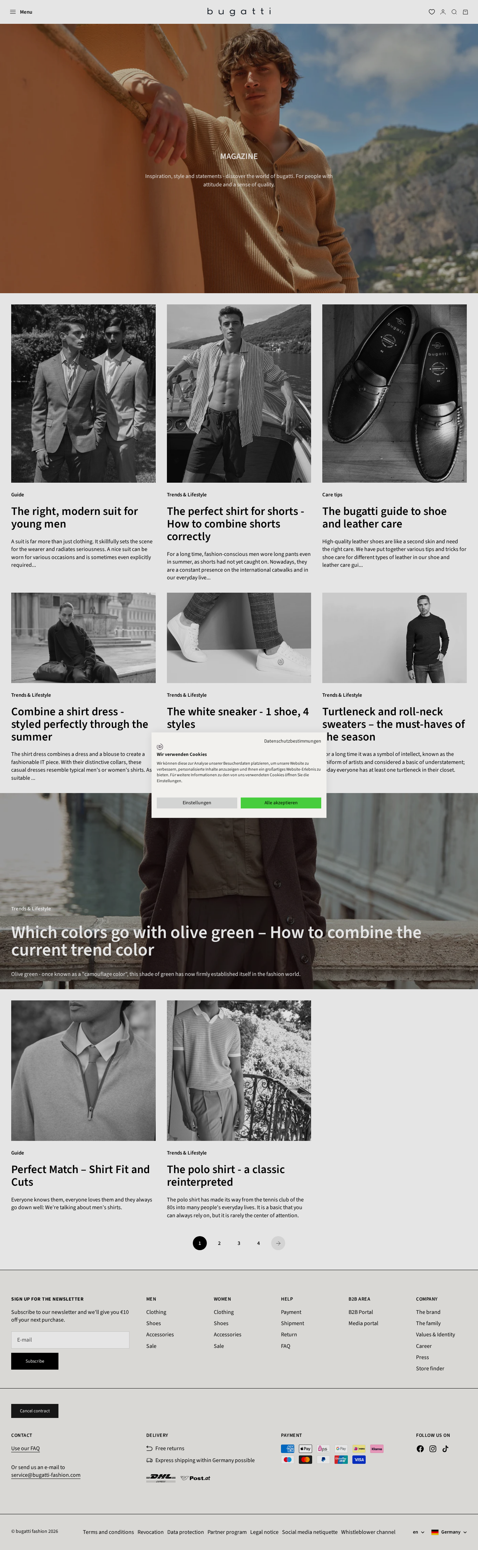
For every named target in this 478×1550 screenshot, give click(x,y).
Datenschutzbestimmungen (292, 740)
